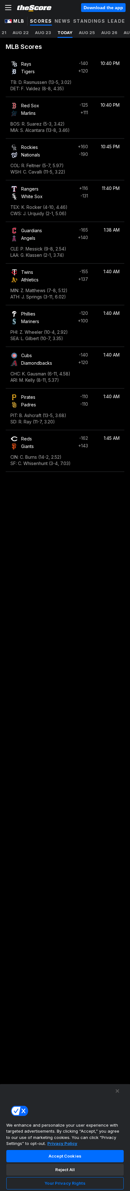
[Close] (117, 1091)
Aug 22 (21, 32)
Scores (41, 21)
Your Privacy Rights (64, 1183)
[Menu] (8, 7)
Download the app (103, 7)
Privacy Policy (62, 1143)
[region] (65, 1137)
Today (65, 32)
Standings (89, 21)
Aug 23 (43, 32)
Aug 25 (87, 32)
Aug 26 (109, 32)
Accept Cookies (65, 1156)
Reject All (65, 1169)
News (63, 21)
